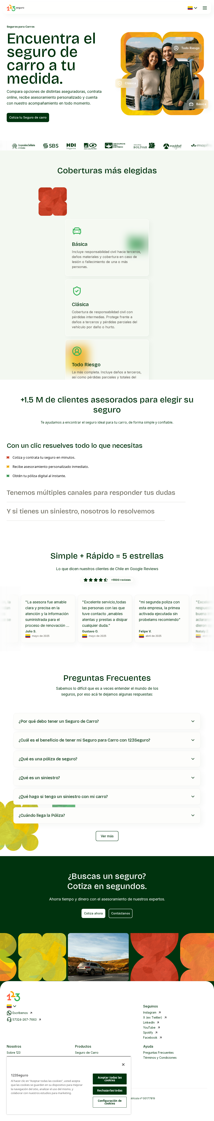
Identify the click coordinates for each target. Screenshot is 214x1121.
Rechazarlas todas (109, 1090)
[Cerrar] (123, 1064)
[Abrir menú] (204, 7)
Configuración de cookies (110, 1102)
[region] (69, 1085)
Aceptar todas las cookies (110, 1079)
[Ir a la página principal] (15, 8)
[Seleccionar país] (193, 7)
